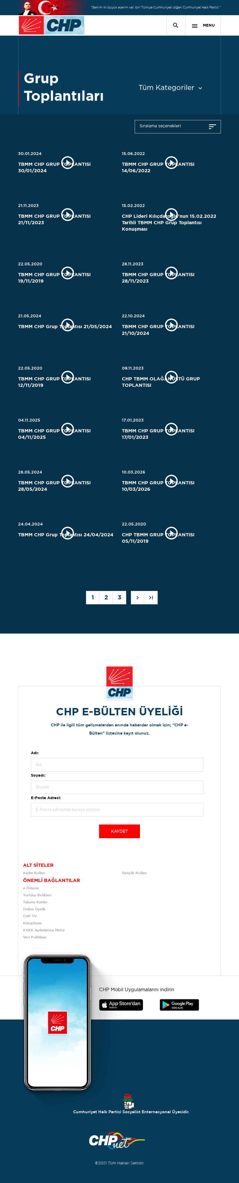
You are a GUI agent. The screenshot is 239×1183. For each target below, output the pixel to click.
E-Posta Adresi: (46, 798)
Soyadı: (38, 775)
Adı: (35, 753)
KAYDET (119, 831)
